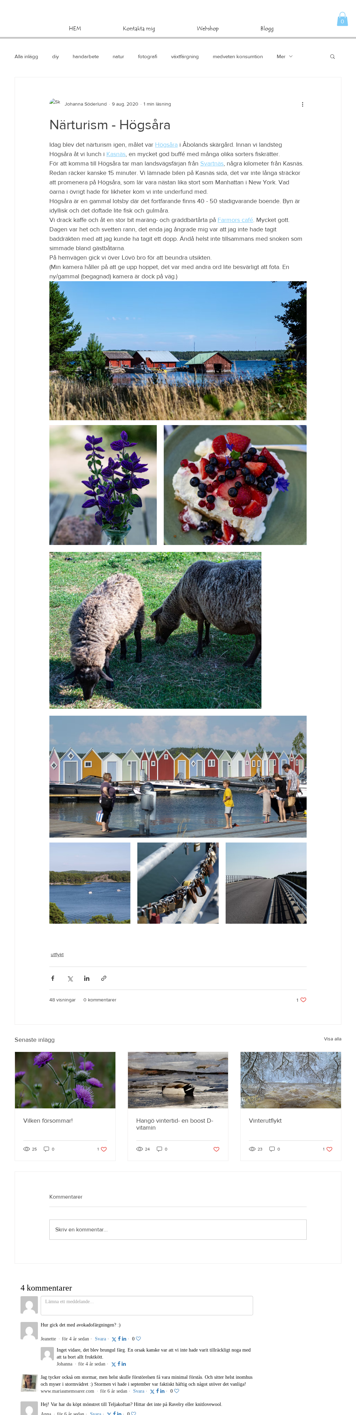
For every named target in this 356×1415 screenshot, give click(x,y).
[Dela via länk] (103, 978)
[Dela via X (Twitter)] (69, 978)
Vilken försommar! (48, 1120)
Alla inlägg (26, 56)
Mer (281, 56)
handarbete (86, 56)
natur (118, 56)
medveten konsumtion (238, 56)
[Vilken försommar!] (65, 1080)
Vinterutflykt (265, 1120)
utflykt (57, 954)
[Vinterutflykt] (291, 1080)
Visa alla (332, 1038)
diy (55, 56)
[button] (342, 19)
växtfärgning (185, 56)
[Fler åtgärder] (302, 104)
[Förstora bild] (103, 485)
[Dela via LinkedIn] (86, 978)
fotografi (147, 56)
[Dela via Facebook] (52, 978)
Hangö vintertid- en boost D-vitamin (174, 1124)
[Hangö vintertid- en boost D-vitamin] (178, 1080)
